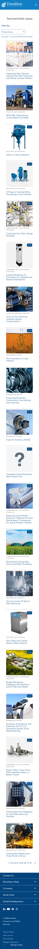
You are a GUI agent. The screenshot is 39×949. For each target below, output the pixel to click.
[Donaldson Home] (17, 5)
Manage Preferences (10, 942)
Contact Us (8, 875)
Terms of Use (8, 935)
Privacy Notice (8, 932)
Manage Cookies (17, 945)
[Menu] (35, 4)
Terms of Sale (8, 939)
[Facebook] (13, 909)
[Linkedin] (5, 909)
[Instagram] (18, 909)
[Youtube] (9, 909)
